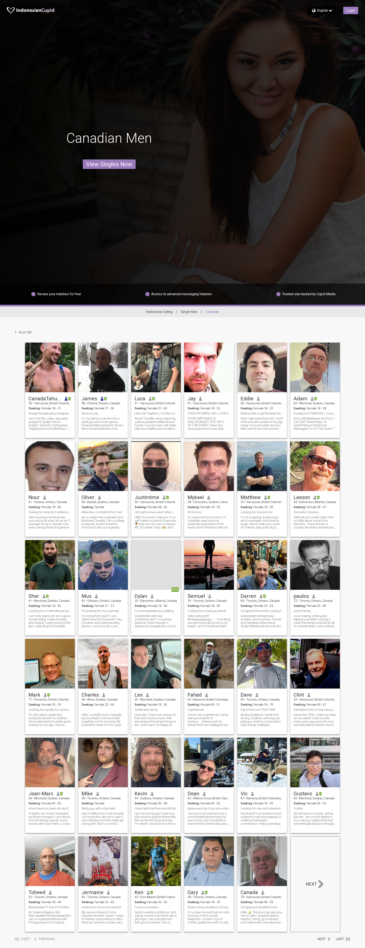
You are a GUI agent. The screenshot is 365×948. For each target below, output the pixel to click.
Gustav (298, 808)
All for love (195, 512)
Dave (246, 695)
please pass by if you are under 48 (209, 808)
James (89, 399)
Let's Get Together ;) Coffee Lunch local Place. (156, 413)
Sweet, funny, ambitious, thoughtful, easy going (209, 907)
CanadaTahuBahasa (45, 399)
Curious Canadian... (147, 907)
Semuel (196, 596)
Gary (193, 892)
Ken (139, 892)
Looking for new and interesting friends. (262, 808)
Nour (34, 497)
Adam (300, 399)
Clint (299, 695)
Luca (140, 399)
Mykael (196, 497)
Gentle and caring (146, 709)
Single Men (189, 312)
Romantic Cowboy (306, 512)
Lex (139, 695)
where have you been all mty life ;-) (50, 808)
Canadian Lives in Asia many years (315, 709)
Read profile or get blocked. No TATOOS (262, 413)
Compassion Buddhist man (259, 907)
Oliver (88, 497)
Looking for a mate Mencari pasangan (50, 611)
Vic (244, 794)
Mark (34, 695)
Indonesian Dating (159, 312)
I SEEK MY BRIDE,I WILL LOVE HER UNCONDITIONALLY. (209, 413)
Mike (87, 794)
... (82, 709)
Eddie (247, 399)
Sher (34, 596)
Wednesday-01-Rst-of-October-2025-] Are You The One (50, 907)
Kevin (141, 794)
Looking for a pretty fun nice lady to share (50, 709)
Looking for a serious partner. (207, 611)
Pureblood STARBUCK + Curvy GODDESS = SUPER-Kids (315, 413)
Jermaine (93, 892)
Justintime (147, 497)
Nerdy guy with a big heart (98, 808)
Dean (193, 794)
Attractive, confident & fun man (102, 512)
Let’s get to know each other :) (154, 512)
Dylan (141, 596)
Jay (192, 399)
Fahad (195, 695)
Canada (249, 892)
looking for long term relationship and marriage (50, 512)
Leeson (302, 497)
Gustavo (303, 794)
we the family (302, 611)
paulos (301, 596)
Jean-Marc (41, 794)
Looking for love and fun (257, 512)
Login (351, 10)
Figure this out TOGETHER (258, 709)
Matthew (251, 497)
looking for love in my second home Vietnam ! (103, 907)
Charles (90, 695)
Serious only (90, 413)
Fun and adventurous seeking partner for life (156, 611)
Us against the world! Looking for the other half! (262, 611)
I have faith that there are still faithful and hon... (156, 808)
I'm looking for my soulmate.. (101, 611)
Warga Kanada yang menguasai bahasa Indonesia (50, 413)
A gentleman (196, 709)
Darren (248, 596)
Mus (86, 596)
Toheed (37, 892)
